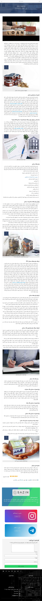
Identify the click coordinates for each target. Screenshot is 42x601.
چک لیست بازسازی (33, 113)
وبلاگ (19, 579)
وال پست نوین (37, 593)
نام (36, 554)
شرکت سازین (38, 600)
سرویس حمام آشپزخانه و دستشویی (31, 177)
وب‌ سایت (35, 562)
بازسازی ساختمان (37, 588)
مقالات (23, 8)
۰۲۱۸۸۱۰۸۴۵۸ (16, 593)
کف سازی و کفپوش (37, 595)
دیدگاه (36, 552)
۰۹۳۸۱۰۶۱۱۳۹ (16, 591)
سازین (26, 8)
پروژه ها (19, 577)
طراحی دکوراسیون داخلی (18, 128)
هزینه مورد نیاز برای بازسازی (17, 111)
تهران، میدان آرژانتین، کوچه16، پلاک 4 (11, 589)
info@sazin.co (15, 595)
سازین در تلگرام (17, 528)
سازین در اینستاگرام (17, 513)
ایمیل (36, 558)
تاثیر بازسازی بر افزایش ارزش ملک (16, 103)
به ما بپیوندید (17, 516)
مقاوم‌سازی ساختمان (37, 592)
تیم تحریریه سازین (33, 497)
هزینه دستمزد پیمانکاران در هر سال (18, 282)
